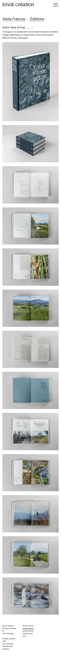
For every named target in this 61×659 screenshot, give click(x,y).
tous (24, 636)
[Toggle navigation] (55, 4)
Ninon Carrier (28, 626)
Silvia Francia (28, 628)
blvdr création (18, 4)
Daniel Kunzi (28, 633)
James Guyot (28, 631)
